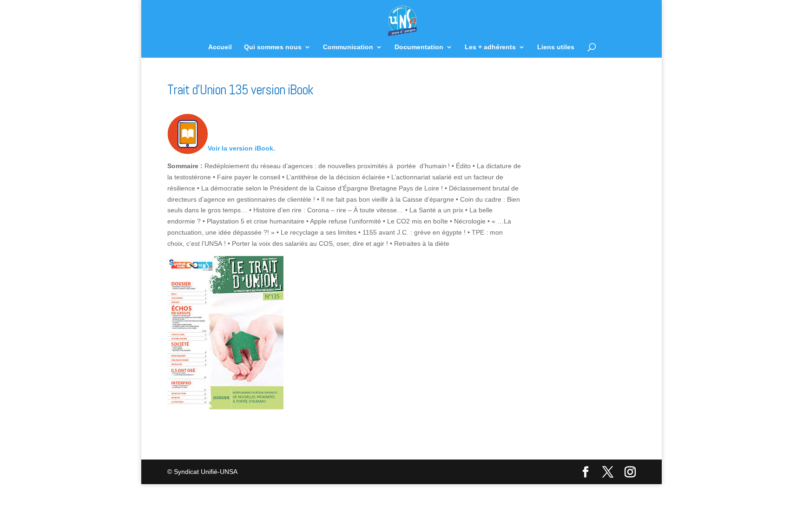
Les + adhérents (490, 47)
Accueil (220, 47)
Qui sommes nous (273, 47)
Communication (348, 47)
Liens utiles (555, 47)
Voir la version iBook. (241, 148)
